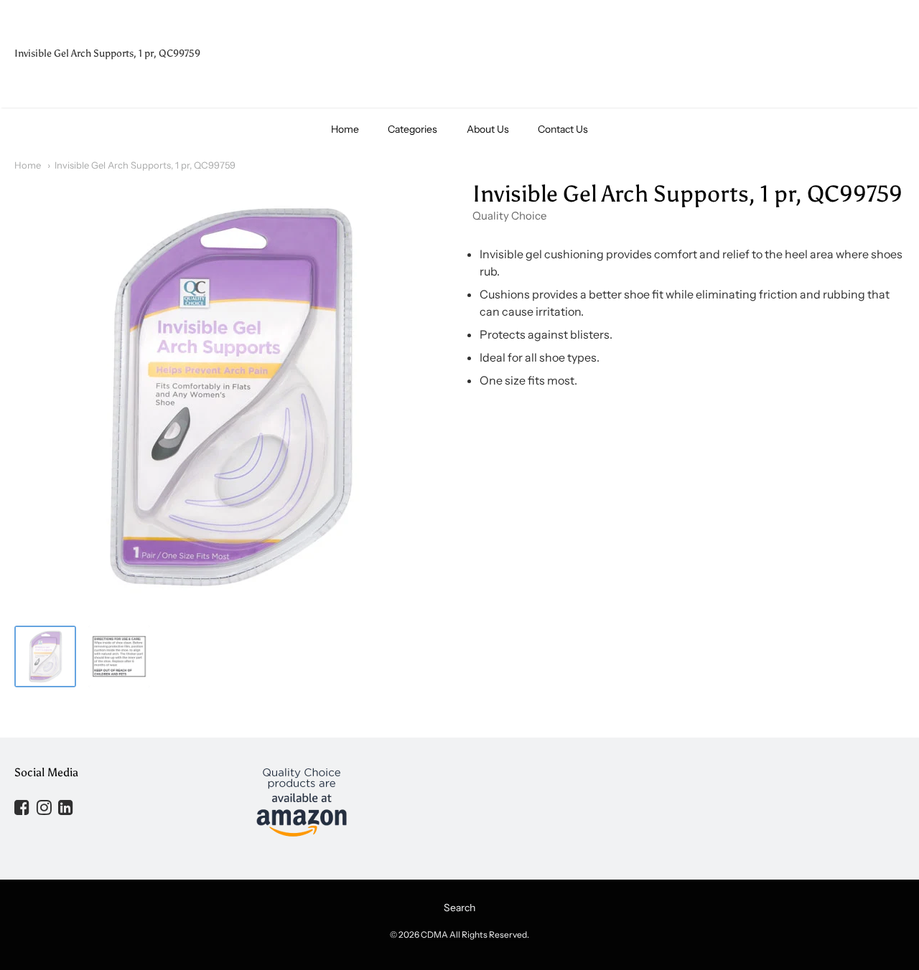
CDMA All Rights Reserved (474, 934)
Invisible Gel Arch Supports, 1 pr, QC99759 (145, 165)
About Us (488, 129)
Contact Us (563, 129)
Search (459, 907)
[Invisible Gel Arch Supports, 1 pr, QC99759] (45, 656)
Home (345, 129)
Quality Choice (509, 215)
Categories (412, 129)
